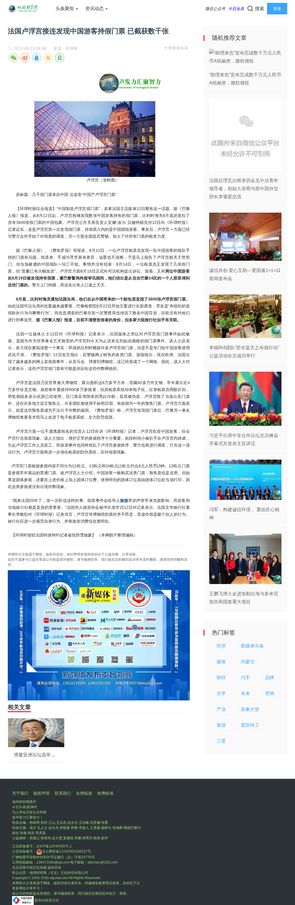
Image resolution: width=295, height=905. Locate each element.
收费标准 (105, 793)
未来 (245, 693)
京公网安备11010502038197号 (66, 851)
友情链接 (84, 793)
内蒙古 (248, 661)
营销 (269, 693)
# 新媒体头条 (176, 48)
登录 (277, 8)
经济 (221, 645)
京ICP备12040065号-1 (54, 846)
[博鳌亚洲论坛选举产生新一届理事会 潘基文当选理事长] (36, 732)
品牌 (269, 677)
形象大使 (250, 709)
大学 (221, 693)
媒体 (221, 661)
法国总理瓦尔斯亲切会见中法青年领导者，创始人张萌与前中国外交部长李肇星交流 (243, 188)
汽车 (245, 677)
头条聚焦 (65, 8)
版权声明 (41, 793)
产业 (221, 709)
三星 (221, 740)
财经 (221, 677)
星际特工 (250, 725)
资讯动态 (95, 8)
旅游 (124, 500)
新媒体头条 (252, 645)
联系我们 (63, 793)
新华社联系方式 (47, 900)
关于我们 (20, 793)
